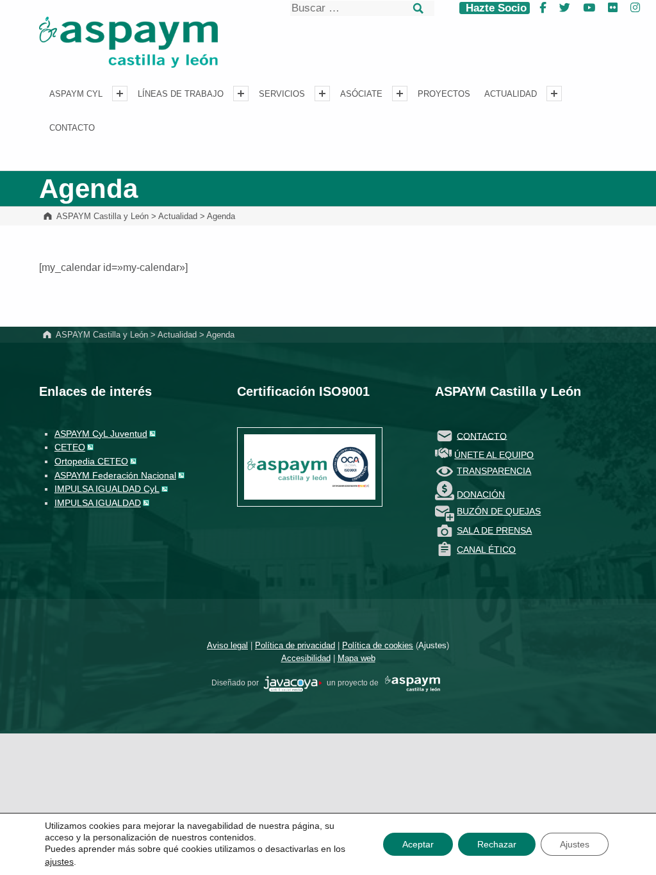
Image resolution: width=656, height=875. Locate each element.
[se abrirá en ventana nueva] (293, 683)
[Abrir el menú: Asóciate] (399, 93)
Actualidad (510, 94)
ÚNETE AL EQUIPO (494, 455)
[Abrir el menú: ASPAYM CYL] (119, 93)
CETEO (69, 447)
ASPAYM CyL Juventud (100, 434)
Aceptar (418, 844)
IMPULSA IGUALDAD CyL (107, 489)
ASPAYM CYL (75, 94)
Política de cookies (377, 645)
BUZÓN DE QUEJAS (499, 511)
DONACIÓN (481, 494)
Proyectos (444, 94)
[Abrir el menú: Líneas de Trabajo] (241, 93)
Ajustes (432, 645)
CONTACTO (482, 435)
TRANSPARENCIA (494, 471)
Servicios (282, 94)
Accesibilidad (306, 658)
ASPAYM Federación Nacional (115, 475)
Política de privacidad (295, 645)
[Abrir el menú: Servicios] (322, 93)
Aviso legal (227, 645)
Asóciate (361, 94)
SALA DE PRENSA (494, 530)
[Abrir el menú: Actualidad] (554, 93)
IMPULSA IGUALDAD (97, 503)
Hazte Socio (495, 8)
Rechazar (496, 844)
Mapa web (356, 658)
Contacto (72, 128)
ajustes (59, 861)
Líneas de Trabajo (181, 94)
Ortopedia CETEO (91, 461)
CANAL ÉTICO (486, 549)
